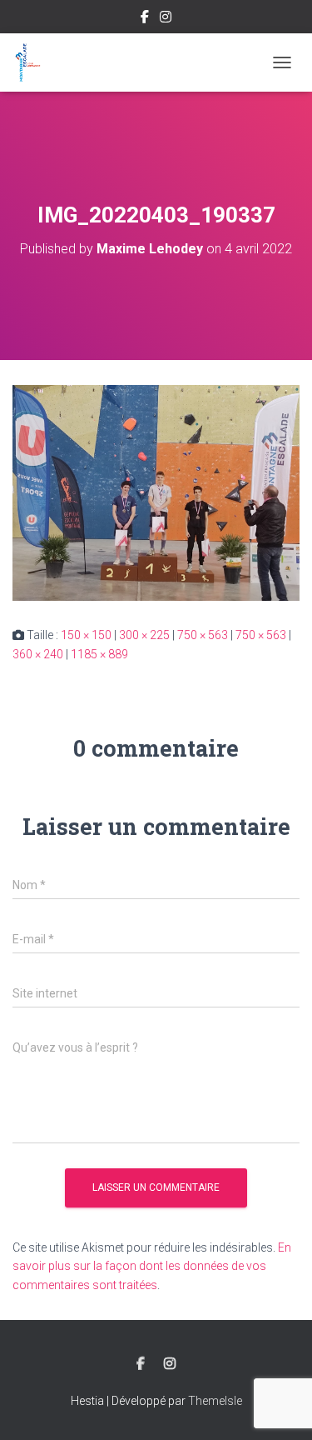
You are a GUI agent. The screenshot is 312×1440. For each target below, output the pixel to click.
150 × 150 (86, 635)
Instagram (165, 19)
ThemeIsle (215, 1401)
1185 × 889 (99, 654)
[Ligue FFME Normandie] (33, 62)
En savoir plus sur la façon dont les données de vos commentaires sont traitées (151, 1266)
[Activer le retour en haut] (279, 1407)
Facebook (145, 19)
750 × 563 (202, 635)
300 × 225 (144, 635)
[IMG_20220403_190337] (156, 491)
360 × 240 (37, 654)
